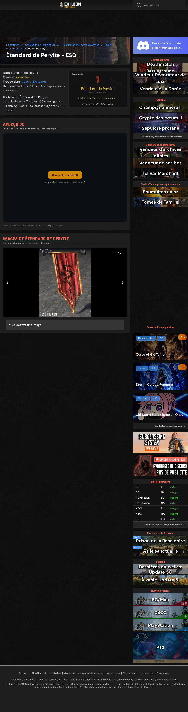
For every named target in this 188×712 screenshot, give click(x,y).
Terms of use (130, 673)
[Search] (159, 5)
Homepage (12, 45)
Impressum (113, 673)
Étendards (12, 48)
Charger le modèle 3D (65, 175)
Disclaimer (163, 673)
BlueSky (36, 673)
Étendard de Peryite (98, 88)
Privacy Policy (52, 673)
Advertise (147, 673)
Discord (23, 673)
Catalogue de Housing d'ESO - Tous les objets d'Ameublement (62, 45)
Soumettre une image (26, 325)
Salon (108, 45)
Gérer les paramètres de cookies (83, 673)
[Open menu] (5, 5)
